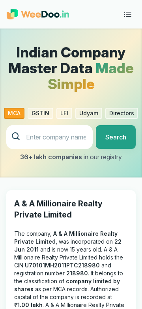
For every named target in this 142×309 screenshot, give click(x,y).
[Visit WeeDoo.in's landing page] (37, 14)
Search (115, 137)
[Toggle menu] (128, 14)
